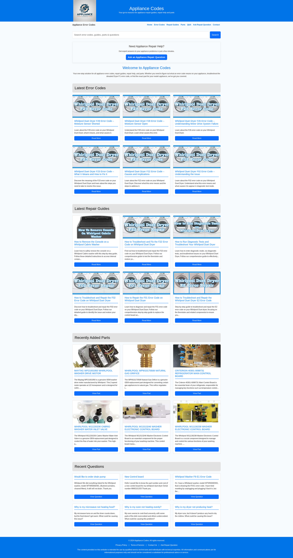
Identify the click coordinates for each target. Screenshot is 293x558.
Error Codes (159, 25)
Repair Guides (173, 25)
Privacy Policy (121, 545)
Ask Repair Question (202, 25)
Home (149, 25)
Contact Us (152, 545)
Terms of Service (137, 545)
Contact (216, 25)
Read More (96, 138)
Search (215, 35)
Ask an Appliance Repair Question (146, 57)
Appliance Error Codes (83, 25)
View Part (96, 393)
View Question (96, 497)
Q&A (189, 25)
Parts (183, 25)
